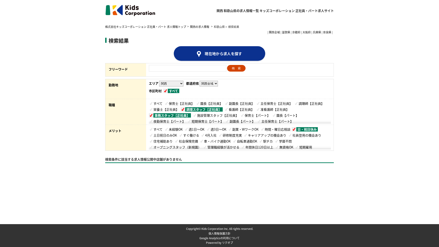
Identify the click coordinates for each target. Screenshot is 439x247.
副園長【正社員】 (241, 103)
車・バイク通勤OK (217, 141)
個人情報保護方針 (219, 233)
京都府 (296, 32)
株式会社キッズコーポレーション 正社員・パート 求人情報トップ (145, 27)
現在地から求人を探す (223, 53)
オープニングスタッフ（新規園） (177, 147)
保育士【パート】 (257, 115)
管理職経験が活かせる (223, 147)
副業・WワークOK (245, 129)
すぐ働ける (191, 135)
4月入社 (211, 135)
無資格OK (286, 147)
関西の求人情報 (200, 27)
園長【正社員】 (211, 103)
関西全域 (274, 32)
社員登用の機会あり (306, 135)
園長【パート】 (287, 115)
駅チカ (268, 141)
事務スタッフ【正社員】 (172, 115)
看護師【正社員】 (241, 109)
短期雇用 (305, 147)
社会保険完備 (188, 141)
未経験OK (176, 129)
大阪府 (306, 32)
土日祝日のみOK (165, 135)
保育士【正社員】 (181, 103)
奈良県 (327, 32)
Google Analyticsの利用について (219, 238)
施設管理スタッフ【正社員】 (218, 115)
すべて (173, 91)
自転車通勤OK (247, 141)
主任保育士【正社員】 (276, 103)
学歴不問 (285, 141)
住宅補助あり (163, 141)
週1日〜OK (196, 129)
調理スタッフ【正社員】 (204, 109)
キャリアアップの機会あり (267, 135)
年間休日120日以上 (259, 147)
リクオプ (227, 242)
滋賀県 (286, 32)
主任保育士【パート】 (277, 121)
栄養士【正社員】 (166, 109)
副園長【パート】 (242, 121)
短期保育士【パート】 (208, 121)
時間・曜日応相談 (277, 129)
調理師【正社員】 (311, 103)
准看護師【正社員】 (274, 109)
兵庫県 (317, 32)
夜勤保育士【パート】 (169, 121)
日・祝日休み (307, 129)
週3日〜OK (218, 129)
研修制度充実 (232, 135)
